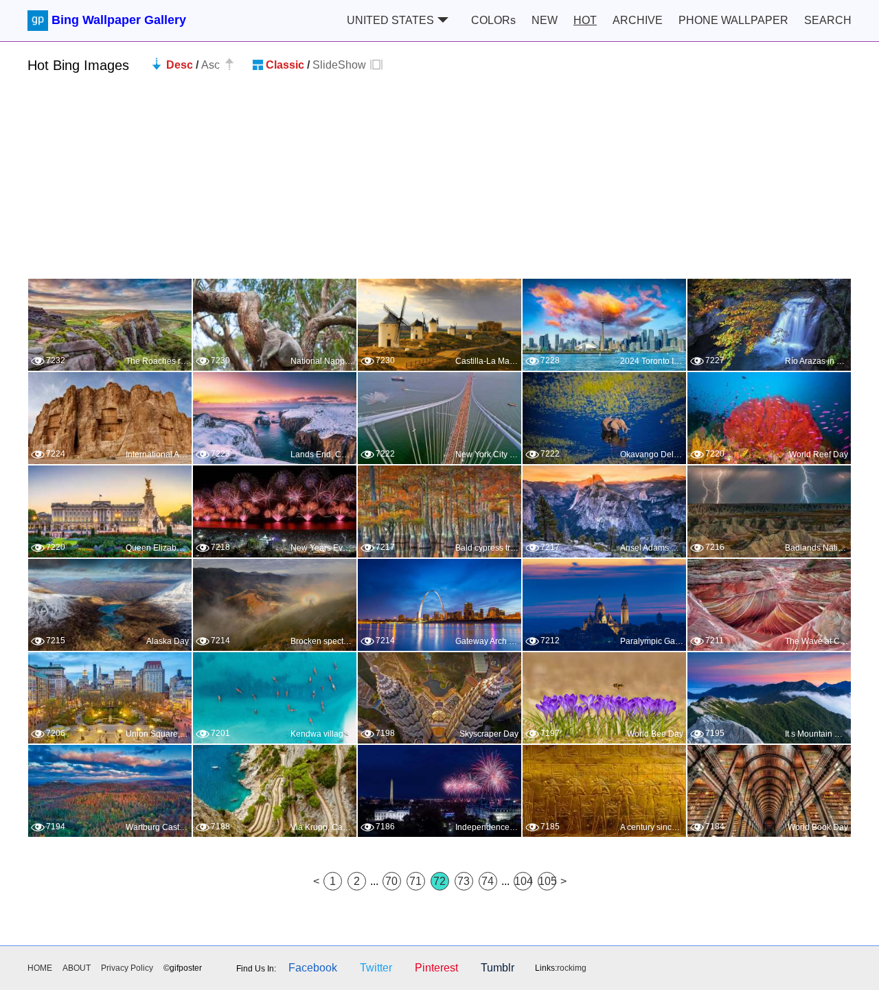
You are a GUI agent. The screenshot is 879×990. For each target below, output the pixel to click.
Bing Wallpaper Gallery (119, 20)
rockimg (571, 968)
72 (439, 881)
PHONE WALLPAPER (733, 20)
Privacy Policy (127, 968)
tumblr (497, 968)
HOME (39, 968)
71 (415, 881)
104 (523, 881)
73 (463, 881)
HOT (585, 20)
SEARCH (828, 20)
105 (547, 881)
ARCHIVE (638, 20)
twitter (376, 968)
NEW (545, 20)
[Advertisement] (439, 182)
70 (391, 881)
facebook (312, 968)
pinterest (436, 968)
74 (487, 881)
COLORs (493, 20)
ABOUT (76, 968)
